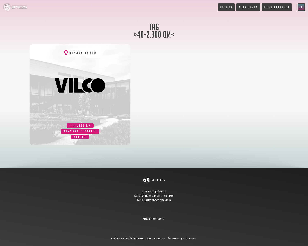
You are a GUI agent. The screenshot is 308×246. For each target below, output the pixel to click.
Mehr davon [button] (248, 7)
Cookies (115, 238)
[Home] (15, 10)
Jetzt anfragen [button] (276, 7)
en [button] (301, 7)
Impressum (159, 238)
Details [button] (226, 7)
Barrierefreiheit (129, 238)
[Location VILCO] (80, 94)
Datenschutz (144, 238)
